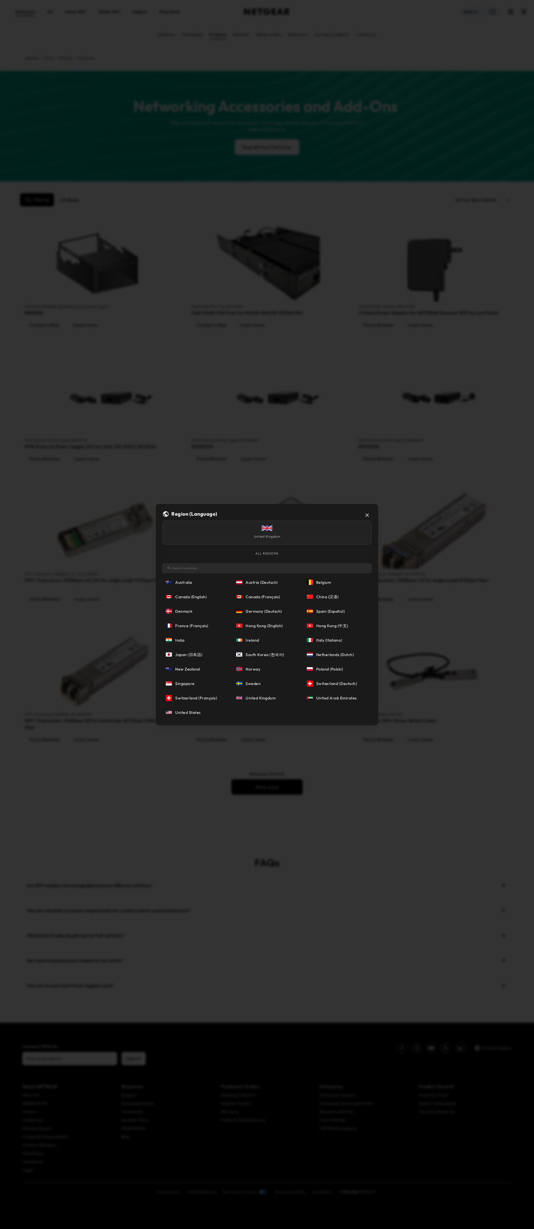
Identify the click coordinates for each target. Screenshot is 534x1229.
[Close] (367, 515)
